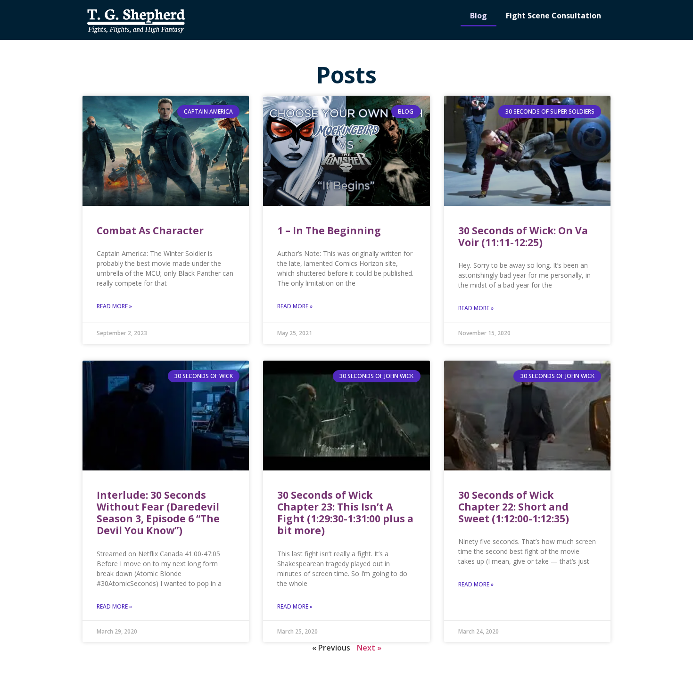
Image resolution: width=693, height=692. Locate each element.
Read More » (114, 306)
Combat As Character (150, 230)
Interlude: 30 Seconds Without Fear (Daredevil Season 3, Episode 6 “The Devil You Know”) (158, 512)
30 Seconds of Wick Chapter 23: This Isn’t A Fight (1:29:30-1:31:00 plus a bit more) (345, 512)
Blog (478, 15)
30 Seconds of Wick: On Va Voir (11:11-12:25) (523, 236)
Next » (369, 648)
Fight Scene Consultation (553, 15)
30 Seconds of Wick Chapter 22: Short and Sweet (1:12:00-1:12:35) (513, 506)
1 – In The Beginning (329, 230)
